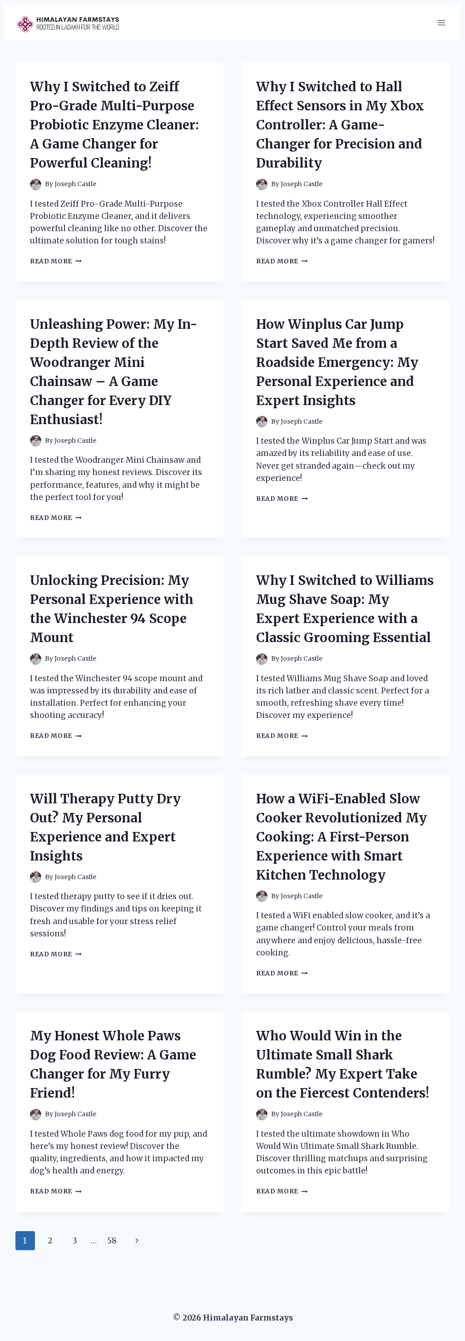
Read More (56, 261)
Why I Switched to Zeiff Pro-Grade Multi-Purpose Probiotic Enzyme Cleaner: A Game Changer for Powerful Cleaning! (114, 125)
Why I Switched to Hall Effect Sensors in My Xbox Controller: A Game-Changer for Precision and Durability (340, 125)
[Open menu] (441, 22)
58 (112, 1241)
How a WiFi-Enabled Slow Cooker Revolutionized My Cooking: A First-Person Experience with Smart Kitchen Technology (341, 837)
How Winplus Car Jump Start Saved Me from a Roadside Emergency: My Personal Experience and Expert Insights (337, 362)
